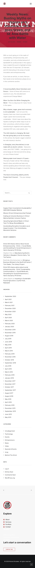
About (7, 519)
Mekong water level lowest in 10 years (16, 158)
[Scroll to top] (31, 564)
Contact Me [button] (9, 549)
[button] (30, 3)
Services (8, 522)
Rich (26, 41)
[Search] (17, 193)
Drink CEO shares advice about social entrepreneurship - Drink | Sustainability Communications (16, 269)
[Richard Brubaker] (4, 4)
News (19, 41)
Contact (8, 527)
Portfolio (8, 524)
